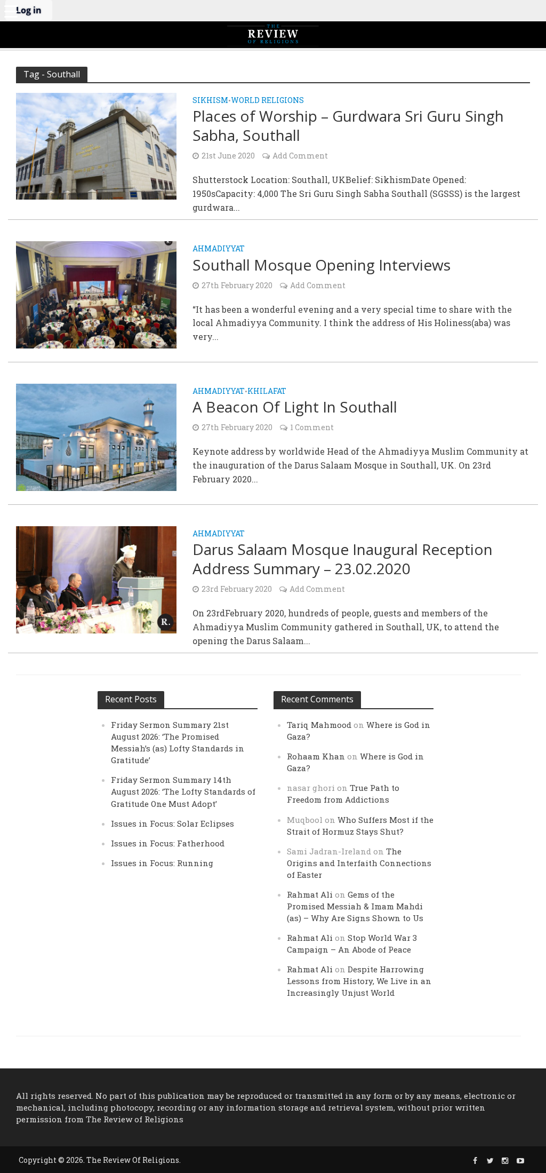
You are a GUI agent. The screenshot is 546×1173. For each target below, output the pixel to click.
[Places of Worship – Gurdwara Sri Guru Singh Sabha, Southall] (96, 144)
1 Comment (312, 427)
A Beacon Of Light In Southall (294, 406)
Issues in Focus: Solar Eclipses (172, 823)
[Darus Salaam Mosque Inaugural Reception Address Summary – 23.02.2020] (96, 578)
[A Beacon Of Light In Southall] (96, 435)
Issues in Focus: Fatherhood (167, 843)
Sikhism (210, 101)
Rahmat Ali (310, 894)
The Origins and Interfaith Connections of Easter (359, 863)
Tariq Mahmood (319, 724)
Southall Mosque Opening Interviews (321, 264)
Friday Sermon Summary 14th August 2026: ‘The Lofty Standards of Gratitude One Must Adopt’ (183, 791)
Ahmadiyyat (218, 249)
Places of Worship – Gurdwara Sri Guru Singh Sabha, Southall (348, 125)
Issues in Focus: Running (162, 863)
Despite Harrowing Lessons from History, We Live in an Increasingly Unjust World (359, 981)
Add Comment (300, 155)
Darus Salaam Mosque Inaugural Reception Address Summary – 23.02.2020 (342, 559)
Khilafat (266, 391)
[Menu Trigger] (10, 10)
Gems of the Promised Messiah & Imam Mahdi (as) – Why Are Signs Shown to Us (355, 906)
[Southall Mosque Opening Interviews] (96, 293)
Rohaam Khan (316, 756)
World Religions (267, 101)
